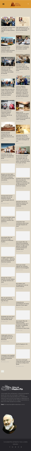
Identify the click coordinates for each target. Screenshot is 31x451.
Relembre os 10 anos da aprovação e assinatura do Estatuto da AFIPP (22, 47)
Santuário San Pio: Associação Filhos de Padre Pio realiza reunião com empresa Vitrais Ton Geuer (22, 67)
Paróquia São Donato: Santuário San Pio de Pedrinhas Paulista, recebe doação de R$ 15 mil (7, 198)
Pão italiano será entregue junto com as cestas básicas (22, 285)
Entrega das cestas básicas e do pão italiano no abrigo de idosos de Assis (8, 280)
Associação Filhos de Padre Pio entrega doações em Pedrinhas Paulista (7, 240)
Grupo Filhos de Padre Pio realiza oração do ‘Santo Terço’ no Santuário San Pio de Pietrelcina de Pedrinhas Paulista (8, 92)
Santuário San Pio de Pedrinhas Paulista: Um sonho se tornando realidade (22, 204)
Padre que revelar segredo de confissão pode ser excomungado (22, 266)
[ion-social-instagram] (18, 447)
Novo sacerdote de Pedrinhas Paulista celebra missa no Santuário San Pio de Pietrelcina (6, 113)
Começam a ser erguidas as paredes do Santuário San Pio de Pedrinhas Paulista (8, 357)
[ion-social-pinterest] (21, 447)
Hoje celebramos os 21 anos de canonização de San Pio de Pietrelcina (22, 29)
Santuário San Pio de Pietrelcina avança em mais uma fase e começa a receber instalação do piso (22, 138)
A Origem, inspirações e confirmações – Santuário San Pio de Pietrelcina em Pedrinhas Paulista (8, 260)
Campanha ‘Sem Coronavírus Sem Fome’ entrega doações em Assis (22, 224)
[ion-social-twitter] (15, 447)
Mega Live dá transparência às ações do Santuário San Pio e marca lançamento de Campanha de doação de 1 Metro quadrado (23, 116)
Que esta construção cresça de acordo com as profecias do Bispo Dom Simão (23, 362)
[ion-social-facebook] (10, 447)
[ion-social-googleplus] (13, 447)
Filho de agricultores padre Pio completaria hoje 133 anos (7, 299)
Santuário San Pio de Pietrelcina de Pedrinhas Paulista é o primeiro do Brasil (7, 156)
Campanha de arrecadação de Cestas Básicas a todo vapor (22, 304)
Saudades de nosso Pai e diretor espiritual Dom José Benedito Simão (7, 318)
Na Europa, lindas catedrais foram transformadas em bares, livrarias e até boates (8, 50)
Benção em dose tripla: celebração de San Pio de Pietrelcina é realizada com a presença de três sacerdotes (8, 177)
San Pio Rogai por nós (21, 344)
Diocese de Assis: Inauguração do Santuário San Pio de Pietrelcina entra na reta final (7, 135)
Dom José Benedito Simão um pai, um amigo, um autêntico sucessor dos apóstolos (8, 219)
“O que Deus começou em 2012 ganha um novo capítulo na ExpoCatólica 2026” (8, 30)
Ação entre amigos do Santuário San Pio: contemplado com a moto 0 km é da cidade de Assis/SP (7, 70)
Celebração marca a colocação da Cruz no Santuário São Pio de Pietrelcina (7, 337)
